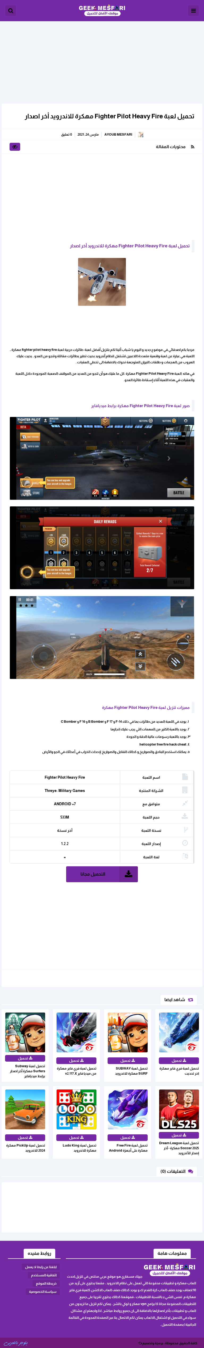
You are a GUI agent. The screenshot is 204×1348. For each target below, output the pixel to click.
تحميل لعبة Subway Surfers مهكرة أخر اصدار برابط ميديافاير (27, 1071)
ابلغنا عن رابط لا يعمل (41, 1267)
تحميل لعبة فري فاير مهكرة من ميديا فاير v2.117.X (76, 1070)
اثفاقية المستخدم (44, 1275)
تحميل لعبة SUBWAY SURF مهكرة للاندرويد (131, 1070)
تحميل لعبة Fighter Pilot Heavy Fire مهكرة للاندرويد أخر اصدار (109, 116)
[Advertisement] (102, 58)
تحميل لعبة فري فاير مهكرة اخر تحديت (179, 1070)
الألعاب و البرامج (102, 10)
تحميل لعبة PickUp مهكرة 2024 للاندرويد (25, 1147)
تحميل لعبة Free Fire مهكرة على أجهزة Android (128, 1147)
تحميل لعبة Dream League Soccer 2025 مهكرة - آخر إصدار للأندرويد (179, 1148)
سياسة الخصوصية (43, 1292)
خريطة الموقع (46, 1283)
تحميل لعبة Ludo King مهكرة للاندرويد (79, 1147)
